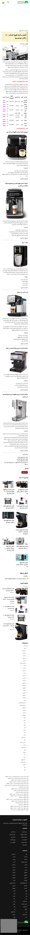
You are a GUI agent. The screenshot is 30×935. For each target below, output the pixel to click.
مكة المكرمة (23, 762)
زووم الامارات (12, 840)
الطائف (24, 685)
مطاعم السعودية (24, 834)
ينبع (25, 770)
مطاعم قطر (25, 845)
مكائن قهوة (24, 472)
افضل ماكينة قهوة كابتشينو (22, 459)
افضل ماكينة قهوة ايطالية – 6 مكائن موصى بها (22, 547)
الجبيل (24, 661)
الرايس (24, 678)
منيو (25, 767)
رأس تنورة (24, 747)
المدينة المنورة (23, 705)
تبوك (25, 725)
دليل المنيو (13, 832)
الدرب (24, 673)
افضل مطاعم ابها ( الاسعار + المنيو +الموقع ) (20, 789)
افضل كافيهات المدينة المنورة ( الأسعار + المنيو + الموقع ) (17, 799)
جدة (25, 732)
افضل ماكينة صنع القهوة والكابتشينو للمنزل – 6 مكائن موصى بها (8, 492)
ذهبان (24, 745)
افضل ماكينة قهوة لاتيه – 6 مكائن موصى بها (8, 521)
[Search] (8, 2)
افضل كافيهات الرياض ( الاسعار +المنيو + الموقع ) (19, 794)
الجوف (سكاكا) (23, 663)
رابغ (25, 750)
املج (25, 720)
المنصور (24, 708)
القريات (24, 690)
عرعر (25, 757)
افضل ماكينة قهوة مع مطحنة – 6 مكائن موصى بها (22, 492)
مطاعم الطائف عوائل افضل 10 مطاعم (21, 791)
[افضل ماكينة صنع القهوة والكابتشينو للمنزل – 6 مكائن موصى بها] (21, 600)
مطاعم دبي (13, 837)
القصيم (24, 693)
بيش (25, 723)
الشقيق (24, 683)
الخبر (25, 666)
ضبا (25, 755)
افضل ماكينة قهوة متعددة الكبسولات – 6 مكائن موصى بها (22, 532)
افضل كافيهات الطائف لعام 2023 (22, 803)
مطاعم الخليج (24, 842)
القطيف (24, 695)
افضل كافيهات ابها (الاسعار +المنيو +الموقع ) (20, 801)
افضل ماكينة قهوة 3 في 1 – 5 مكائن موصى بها (22, 507)
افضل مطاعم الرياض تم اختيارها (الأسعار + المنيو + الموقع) (17, 777)
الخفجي (24, 671)
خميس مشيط (23, 742)
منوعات (24, 765)
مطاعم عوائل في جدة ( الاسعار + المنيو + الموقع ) (19, 782)
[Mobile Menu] (3, 3)
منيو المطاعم (24, 832)
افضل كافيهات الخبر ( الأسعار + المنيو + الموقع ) (19, 808)
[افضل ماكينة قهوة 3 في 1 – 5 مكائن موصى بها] (21, 609)
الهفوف (24, 715)
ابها (25, 648)
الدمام (24, 676)
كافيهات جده (12, 842)
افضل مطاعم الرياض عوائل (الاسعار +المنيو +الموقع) (18, 778)
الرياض (24, 680)
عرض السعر (4, 101)
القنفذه (24, 698)
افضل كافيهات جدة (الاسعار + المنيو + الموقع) (20, 796)
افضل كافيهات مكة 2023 (24, 798)
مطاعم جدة (24, 840)
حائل (25, 735)
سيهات (24, 752)
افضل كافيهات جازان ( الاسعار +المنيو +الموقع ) (19, 806)
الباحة (24, 656)
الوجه (24, 718)
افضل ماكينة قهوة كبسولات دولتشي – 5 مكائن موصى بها (9, 548)
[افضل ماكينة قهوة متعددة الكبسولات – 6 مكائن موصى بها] (21, 631)
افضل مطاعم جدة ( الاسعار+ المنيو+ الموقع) (20, 780)
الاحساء (24, 653)
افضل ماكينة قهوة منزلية (23, 461)
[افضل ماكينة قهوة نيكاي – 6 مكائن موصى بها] (21, 617)
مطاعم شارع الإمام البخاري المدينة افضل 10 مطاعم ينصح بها (17, 785)
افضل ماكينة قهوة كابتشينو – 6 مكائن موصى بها (22, 564)
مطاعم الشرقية (24, 837)
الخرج (24, 668)
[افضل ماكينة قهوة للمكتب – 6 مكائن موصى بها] (15, 53)
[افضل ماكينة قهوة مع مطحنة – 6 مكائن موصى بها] (21, 591)
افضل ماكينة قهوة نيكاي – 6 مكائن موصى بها (8, 507)
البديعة (24, 658)
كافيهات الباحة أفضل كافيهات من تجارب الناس (20, 810)
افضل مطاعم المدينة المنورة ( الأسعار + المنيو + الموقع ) (17, 784)
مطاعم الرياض (12, 834)
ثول (25, 728)
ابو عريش (24, 651)
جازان (24, 730)
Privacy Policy (17, 932)
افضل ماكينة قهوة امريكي (23, 457)
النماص (24, 713)
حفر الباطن (23, 737)
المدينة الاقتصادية (22, 703)
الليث (24, 700)
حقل (25, 740)
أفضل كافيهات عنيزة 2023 (23, 804)
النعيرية (24, 710)
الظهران (24, 688)
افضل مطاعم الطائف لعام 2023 (22, 792)
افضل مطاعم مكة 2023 (24, 787)
